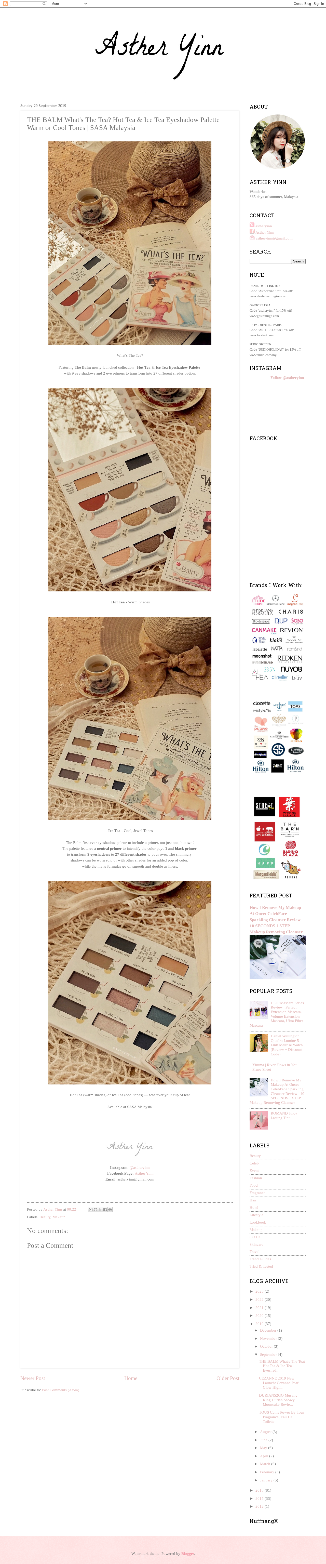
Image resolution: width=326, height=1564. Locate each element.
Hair (253, 1200)
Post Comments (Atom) (60, 1390)
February (267, 1472)
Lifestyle (256, 1215)
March (265, 1464)
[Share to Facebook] (105, 1209)
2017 (260, 1498)
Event (254, 1171)
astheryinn (263, 226)
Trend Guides (260, 1259)
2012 (260, 1506)
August (266, 1432)
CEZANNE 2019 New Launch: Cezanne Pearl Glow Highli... (279, 1382)
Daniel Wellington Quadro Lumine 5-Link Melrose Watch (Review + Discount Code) (287, 1045)
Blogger (187, 1554)
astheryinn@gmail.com (274, 238)
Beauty (44, 1217)
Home (130, 1378)
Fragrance (257, 1193)
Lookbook (258, 1222)
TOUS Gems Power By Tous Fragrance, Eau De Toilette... (281, 1416)
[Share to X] (100, 1209)
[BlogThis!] (95, 1209)
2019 (260, 1324)
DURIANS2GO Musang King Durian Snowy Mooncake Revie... (278, 1399)
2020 (260, 1316)
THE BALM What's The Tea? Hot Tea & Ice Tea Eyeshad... (282, 1365)
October (267, 1346)
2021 (260, 1308)
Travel (255, 1252)
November (269, 1338)
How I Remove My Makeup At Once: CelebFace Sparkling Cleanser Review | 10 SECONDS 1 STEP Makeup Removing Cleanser (276, 919)
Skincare (256, 1244)
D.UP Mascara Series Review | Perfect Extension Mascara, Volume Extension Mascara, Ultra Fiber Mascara (277, 1014)
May (264, 1448)
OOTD (255, 1237)
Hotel (254, 1207)
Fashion (256, 1178)
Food (254, 1185)
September (269, 1355)
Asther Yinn (144, 1173)
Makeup (58, 1217)
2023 (260, 1291)
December (268, 1330)
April (264, 1456)
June (264, 1440)
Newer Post (32, 1378)
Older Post (227, 1378)
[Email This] (90, 1209)
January (267, 1480)
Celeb (254, 1163)
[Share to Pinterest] (110, 1209)
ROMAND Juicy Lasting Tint (284, 1115)
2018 (260, 1490)
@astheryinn (140, 1167)
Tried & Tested (261, 1266)
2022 (260, 1299)
